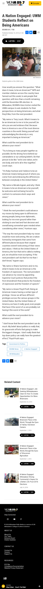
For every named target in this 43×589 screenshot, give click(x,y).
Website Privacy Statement (13, 568)
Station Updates (10, 540)
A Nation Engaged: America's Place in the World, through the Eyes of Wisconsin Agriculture (29, 451)
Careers (7, 552)
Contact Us (8, 550)
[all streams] (40, 586)
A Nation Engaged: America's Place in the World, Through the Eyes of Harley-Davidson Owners (29, 422)
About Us (7, 534)
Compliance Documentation (14, 566)
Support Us (8, 554)
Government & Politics (17, 344)
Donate (36, 3)
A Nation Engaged (30, 349)
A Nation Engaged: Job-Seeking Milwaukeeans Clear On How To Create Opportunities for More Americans (29, 394)
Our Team (7, 536)
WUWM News (14, 349)
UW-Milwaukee (14, 354)
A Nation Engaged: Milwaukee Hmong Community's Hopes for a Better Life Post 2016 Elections (29, 479)
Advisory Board (9, 538)
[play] (3, 586)
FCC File (7, 564)
